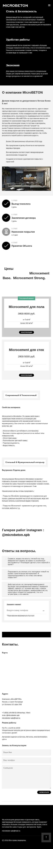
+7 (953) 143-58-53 (9, 713)
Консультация (26, 332)
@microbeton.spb (16, 535)
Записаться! (44, 792)
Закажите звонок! (14, 604)
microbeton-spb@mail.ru (11, 718)
